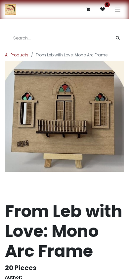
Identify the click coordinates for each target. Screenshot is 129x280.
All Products (16, 55)
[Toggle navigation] (117, 9)
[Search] (117, 38)
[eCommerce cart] (88, 9)
